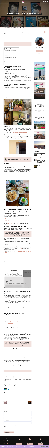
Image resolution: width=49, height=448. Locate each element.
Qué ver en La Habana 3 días (27, 379)
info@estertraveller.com (8, 440)
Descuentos (29, 1)
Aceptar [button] (47, 446)
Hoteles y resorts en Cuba (7, 61)
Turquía (41, 113)
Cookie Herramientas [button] (42, 446)
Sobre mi (33, 1)
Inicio (8, 1)
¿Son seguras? (7, 52)
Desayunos (7, 55)
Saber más (19, 443)
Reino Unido (40, 104)
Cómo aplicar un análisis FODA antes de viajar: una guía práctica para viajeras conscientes (41, 161)
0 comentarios (28, 18)
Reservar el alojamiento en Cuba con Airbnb (10, 57)
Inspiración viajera (16, 1)
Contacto (37, 1)
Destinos (11, 1)
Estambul (38, 113)
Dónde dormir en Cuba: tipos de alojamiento (10, 50)
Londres (38, 104)
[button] (8, 105)
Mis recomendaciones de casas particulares (10, 60)
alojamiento (8, 396)
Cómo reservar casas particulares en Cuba (10, 56)
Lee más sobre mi (39, 50)
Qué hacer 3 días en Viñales (27, 376)
